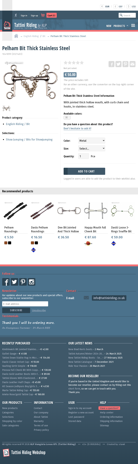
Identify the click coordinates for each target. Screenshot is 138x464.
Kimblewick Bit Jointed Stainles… (20, 349)
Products (119, 26)
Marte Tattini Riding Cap (15, 390)
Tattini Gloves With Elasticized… (19, 378)
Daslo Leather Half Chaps (16, 382)
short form (74, 388)
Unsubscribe (39, 310)
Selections (8, 417)
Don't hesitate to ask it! (77, 128)
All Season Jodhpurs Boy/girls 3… (20, 386)
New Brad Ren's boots (80, 349)
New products (10, 408)
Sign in (24, 15)
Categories (8, 412)
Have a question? (109, 408)
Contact (71, 291)
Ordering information (111, 417)
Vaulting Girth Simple (13, 366)
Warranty (39, 421)
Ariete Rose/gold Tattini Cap (17, 394)
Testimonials (10, 316)
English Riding (31, 36)
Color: (67, 140)
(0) (51, 15)
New (108, 26)
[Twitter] (118, 64)
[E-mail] (133, 64)
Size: (66, 148)
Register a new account (81, 412)
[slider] (74, 63)
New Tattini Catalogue (80, 362)
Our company (41, 412)
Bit (43, 36)
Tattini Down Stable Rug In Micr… (20, 357)
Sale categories (10, 425)
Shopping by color (12, 421)
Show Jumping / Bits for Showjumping (29, 139)
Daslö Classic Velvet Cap (15, 362)
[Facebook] (112, 64)
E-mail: (70, 298)
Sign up (34, 15)
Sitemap (104, 425)
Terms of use (41, 425)
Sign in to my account (80, 408)
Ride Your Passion (77, 366)
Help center (106, 412)
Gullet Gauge (9, 353)
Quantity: (69, 156)
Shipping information (111, 421)
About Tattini (41, 417)
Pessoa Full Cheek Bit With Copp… (21, 370)
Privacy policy (41, 430)
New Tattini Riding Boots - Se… (85, 357)
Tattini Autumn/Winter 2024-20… (86, 353)
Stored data (74, 421)
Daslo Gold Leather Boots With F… (20, 374)
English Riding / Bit (18, 124)
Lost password (76, 417)
